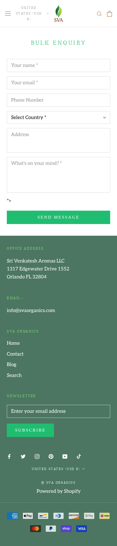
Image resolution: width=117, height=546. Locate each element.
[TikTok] (78, 456)
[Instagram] (37, 456)
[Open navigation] (8, 13)
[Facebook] (9, 456)
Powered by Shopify (59, 491)
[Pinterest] (51, 456)
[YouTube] (64, 456)
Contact (15, 354)
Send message (58, 217)
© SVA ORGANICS (58, 482)
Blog (11, 365)
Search (14, 375)
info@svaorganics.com (31, 310)
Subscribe (30, 430)
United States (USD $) (29, 13)
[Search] (99, 13)
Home (13, 343)
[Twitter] (23, 456)
